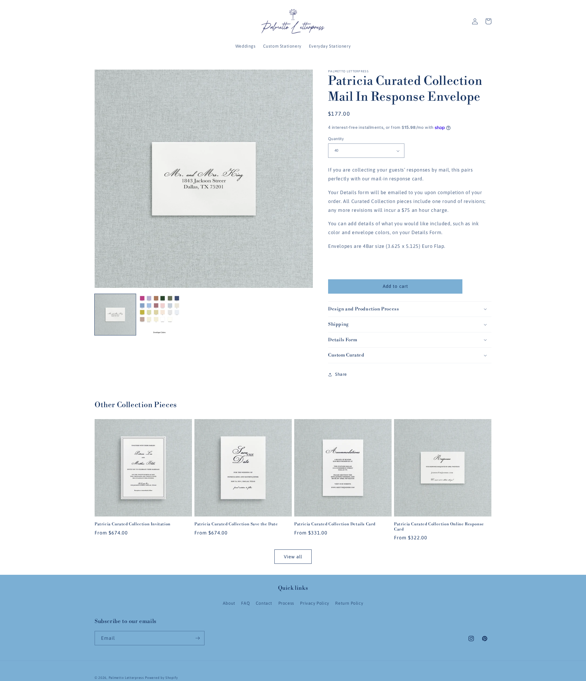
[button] (488, 21)
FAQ (245, 603)
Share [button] (341, 374)
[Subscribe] (197, 638)
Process (286, 603)
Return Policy (349, 603)
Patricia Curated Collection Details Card (334, 524)
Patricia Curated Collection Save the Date (236, 524)
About (229, 603)
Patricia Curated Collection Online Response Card (439, 527)
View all (293, 556)
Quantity (336, 138)
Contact (264, 603)
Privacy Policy (314, 603)
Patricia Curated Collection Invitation (133, 524)
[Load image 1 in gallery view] (115, 314)
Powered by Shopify (161, 677)
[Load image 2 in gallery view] (159, 314)
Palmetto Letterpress (126, 677)
